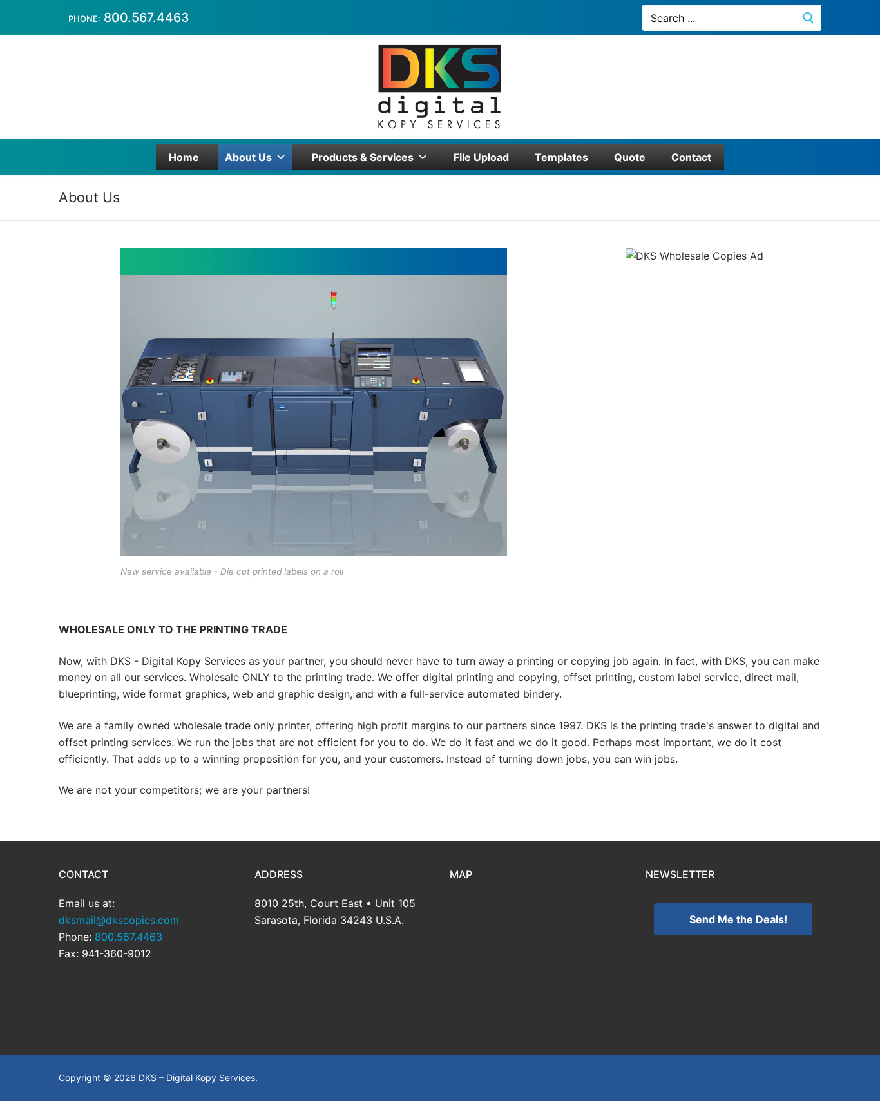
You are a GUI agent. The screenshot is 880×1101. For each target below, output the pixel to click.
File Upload (481, 157)
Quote (630, 157)
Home (184, 157)
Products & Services (363, 157)
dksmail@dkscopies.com (119, 920)
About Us (248, 157)
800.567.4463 (144, 17)
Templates (561, 157)
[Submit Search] (808, 18)
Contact (691, 157)
